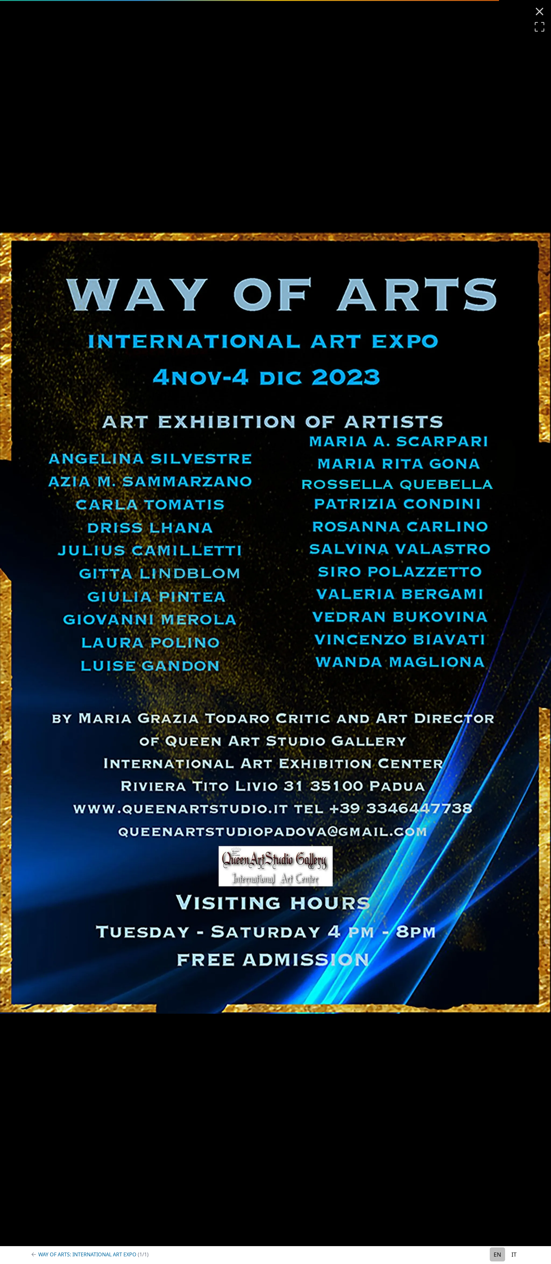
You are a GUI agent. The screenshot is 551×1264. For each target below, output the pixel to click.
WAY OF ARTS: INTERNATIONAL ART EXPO (93, 1254)
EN (497, 1254)
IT (514, 1254)
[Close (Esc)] (539, 11)
